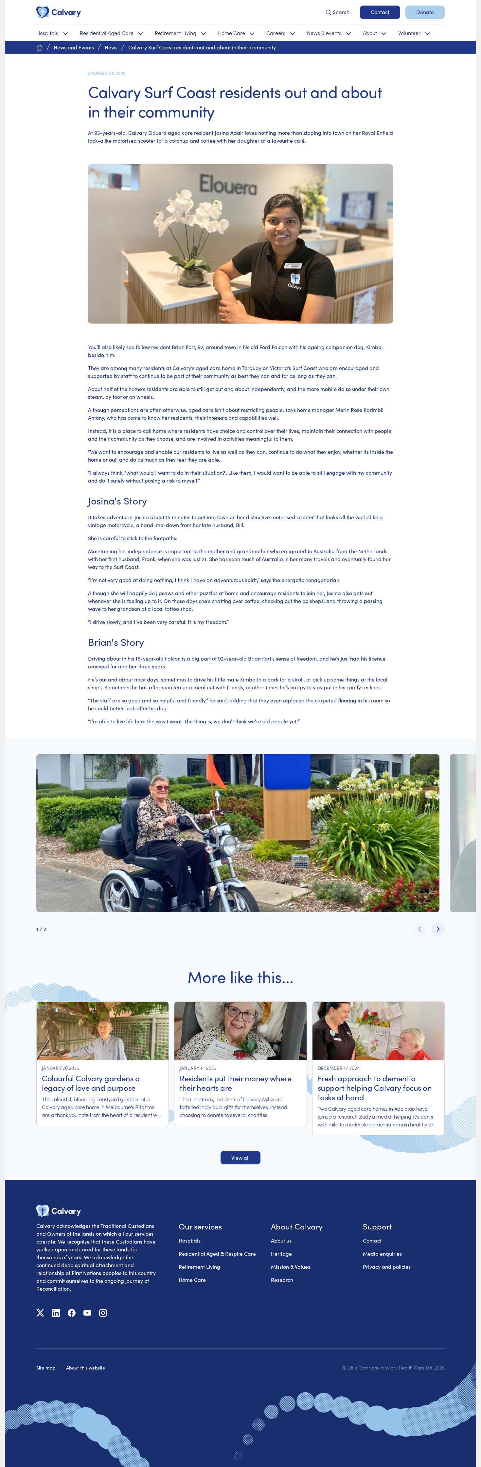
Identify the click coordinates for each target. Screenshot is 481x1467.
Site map (46, 1367)
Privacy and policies (387, 1266)
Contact (372, 1240)
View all (240, 1157)
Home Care (192, 1279)
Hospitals (190, 1240)
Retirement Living (199, 1266)
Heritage (281, 1253)
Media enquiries (382, 1253)
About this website (85, 1367)
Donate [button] (425, 12)
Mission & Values (290, 1266)
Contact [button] (380, 12)
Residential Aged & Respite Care (217, 1253)
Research (282, 1279)
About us (281, 1240)
